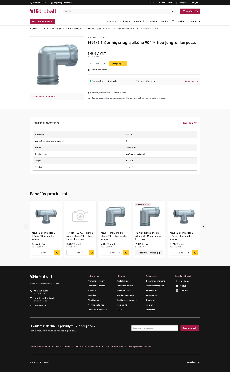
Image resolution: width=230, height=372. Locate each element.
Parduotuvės (151, 295)
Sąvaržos (92, 290)
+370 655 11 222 (39, 3)
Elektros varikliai (63, 346)
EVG (198, 362)
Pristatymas (122, 281)
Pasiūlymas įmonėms (155, 281)
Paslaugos (125, 21)
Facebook (184, 281)
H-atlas (164, 21)
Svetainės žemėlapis (155, 286)
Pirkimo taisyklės (124, 290)
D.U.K (119, 310)
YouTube (183, 286)
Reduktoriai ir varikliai (97, 310)
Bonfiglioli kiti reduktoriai (140, 346)
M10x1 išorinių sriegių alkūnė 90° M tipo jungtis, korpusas (114, 236)
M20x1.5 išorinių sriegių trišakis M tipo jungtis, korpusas (181, 236)
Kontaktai (150, 300)
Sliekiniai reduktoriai (114, 346)
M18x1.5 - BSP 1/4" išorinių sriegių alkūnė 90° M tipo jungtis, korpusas (79, 236)
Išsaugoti (183, 3)
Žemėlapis (191, 81)
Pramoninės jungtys (96, 281)
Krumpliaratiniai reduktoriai (88, 346)
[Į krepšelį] (57, 252)
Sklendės (92, 295)
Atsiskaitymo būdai (125, 295)
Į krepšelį (116, 63)
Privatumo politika (125, 286)
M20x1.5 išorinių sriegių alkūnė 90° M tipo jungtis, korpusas (148, 236)
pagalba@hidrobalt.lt (62, 3)
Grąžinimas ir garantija (127, 300)
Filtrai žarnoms (94, 300)
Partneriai (152, 21)
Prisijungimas (152, 290)
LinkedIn (183, 290)
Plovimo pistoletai (96, 305)
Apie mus (111, 21)
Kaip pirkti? (122, 305)
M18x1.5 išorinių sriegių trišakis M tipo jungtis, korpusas (43, 236)
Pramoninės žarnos (96, 286)
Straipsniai (139, 21)
